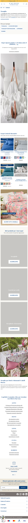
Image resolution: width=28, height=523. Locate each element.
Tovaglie (14, 442)
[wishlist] (24, 4)
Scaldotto (14, 431)
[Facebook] (18, 494)
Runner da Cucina (14, 444)
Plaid (14, 433)
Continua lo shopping (14, 51)
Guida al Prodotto (5, 501)
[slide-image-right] (12, 144)
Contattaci (14, 471)
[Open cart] (26, 4)
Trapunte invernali (14, 454)
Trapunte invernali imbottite (14, 413)
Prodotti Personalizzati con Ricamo (14, 407)
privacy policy (22, 490)
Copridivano (14, 434)
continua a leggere (5, 19)
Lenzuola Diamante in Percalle (14, 409)
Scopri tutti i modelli (11, 222)
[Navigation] (2, 4)
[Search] (4, 4)
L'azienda (3, 504)
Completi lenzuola (14, 452)
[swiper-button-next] (11, 157)
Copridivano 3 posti (14, 436)
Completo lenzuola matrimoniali (14, 411)
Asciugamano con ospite (14, 425)
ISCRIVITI (23, 487)
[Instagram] (20, 494)
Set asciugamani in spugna (14, 423)
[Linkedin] (26, 494)
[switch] (3, 521)
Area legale (4, 507)
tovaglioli (13, 17)
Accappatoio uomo (14, 419)
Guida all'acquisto (5, 498)
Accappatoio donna (14, 421)
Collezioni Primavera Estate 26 (14, 405)
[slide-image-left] (2, 144)
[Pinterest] (23, 494)
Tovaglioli (14, 446)
